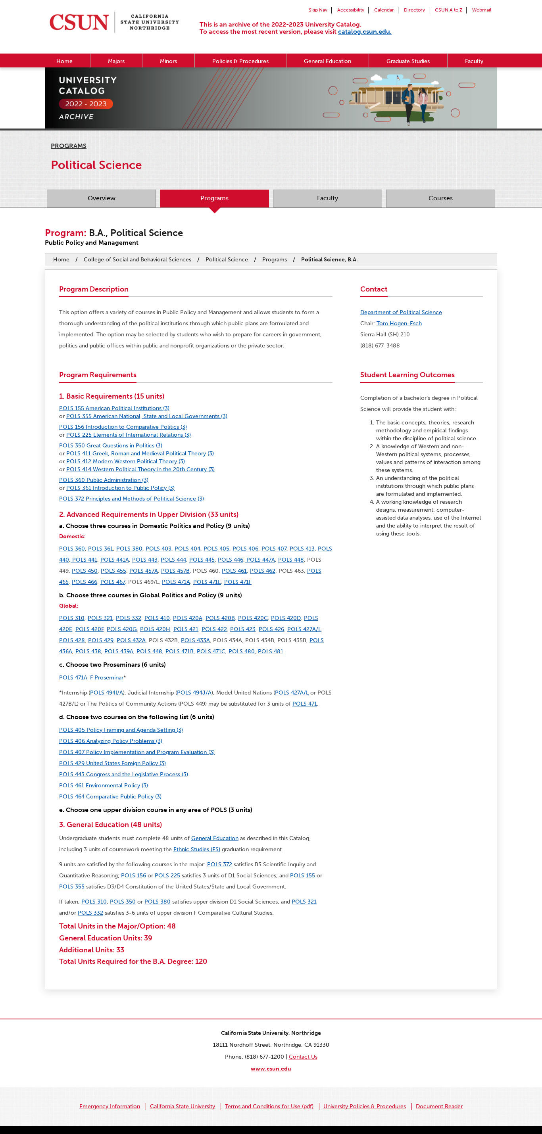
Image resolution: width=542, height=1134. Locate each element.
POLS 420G (122, 629)
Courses (441, 198)
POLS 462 (262, 571)
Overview (101, 198)
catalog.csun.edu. (365, 31)
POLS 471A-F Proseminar (91, 677)
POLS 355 (72, 886)
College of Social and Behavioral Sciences (137, 259)
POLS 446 (230, 559)
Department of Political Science (401, 312)
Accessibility (350, 10)
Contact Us (303, 1056)
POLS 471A (176, 582)
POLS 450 (85, 571)
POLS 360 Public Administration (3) (103, 480)
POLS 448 (291, 559)
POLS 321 (100, 618)
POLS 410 (157, 618)
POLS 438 (88, 651)
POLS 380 (129, 548)
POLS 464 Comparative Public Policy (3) (110, 796)
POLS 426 (271, 629)
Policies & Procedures (240, 61)
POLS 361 (100, 548)
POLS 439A (118, 651)
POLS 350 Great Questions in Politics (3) (110, 445)
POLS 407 (273, 548)
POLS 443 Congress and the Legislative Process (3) (123, 774)
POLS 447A (260, 559)
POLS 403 (158, 548)
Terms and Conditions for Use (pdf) (269, 1106)
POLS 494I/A (106, 692)
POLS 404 (187, 548)
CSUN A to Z (448, 10)
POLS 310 (72, 618)
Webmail (481, 10)
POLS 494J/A (194, 692)
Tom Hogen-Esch (399, 323)
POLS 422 (214, 629)
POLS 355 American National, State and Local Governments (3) (146, 416)
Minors (168, 61)
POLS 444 (173, 559)
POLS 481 (270, 651)
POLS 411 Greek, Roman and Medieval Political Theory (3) (140, 453)
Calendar (384, 10)
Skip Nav (318, 10)
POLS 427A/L (304, 629)
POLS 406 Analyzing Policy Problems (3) (110, 741)
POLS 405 (216, 548)
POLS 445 (202, 559)
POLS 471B (179, 651)
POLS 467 (112, 582)
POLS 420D (286, 618)
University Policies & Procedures (364, 1106)
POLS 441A (114, 559)
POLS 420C (253, 618)
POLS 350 (123, 901)
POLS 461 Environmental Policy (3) (103, 785)
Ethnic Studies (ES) (196, 849)
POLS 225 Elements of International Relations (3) (128, 435)
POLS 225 (167, 875)
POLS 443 (145, 559)
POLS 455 (113, 571)
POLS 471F (238, 582)
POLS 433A (195, 640)
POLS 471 (304, 703)
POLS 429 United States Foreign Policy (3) (112, 763)
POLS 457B (175, 571)
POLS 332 (128, 618)
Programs (68, 146)
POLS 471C (211, 651)
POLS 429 (100, 640)
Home (64, 61)
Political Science (227, 259)
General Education (327, 61)
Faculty (474, 61)
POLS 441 (84, 559)
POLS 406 (245, 548)
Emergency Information (109, 1106)
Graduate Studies (408, 61)
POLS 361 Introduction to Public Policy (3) (120, 488)
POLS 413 (302, 548)
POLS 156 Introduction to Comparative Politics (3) (123, 427)
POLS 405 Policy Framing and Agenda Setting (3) (121, 730)
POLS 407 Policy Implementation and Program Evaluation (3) (137, 752)
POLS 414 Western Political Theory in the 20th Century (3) (140, 469)
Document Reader (439, 1106)
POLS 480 (242, 651)
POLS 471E (207, 582)
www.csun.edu (271, 1068)
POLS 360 (72, 548)
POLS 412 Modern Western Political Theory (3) (125, 461)
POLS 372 (219, 864)
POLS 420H (155, 629)
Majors (116, 61)
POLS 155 (302, 875)
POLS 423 (243, 629)
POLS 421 (185, 629)
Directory (414, 10)
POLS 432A (131, 640)
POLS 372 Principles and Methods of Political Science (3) (131, 498)
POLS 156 (133, 875)
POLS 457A (143, 571)
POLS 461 (234, 571)
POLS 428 (72, 640)
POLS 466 (84, 582)
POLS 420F (89, 629)
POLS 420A (187, 618)
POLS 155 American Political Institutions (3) (114, 408)
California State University (182, 1106)
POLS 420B (220, 618)
